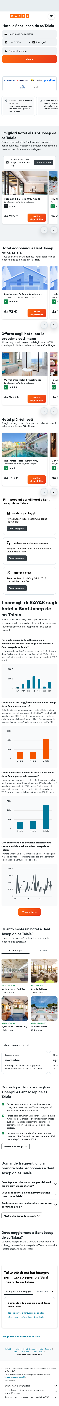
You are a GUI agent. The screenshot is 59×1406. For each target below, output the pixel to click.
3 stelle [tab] (43, 950)
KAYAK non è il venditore (17, 1385)
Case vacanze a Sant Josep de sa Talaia (26, 1317)
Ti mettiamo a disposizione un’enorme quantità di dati (24, 1391)
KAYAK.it (8, 1349)
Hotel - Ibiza (38, 1352)
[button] (5, 16)
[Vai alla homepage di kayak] (19, 16)
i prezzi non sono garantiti (15, 1377)
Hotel (17, 1349)
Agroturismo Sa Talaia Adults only (23, 294)
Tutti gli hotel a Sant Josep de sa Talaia (21, 1336)
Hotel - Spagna (45, 1349)
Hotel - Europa (29, 1349)
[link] (17, 528)
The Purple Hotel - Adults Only (21, 460)
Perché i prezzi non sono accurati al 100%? (27, 1397)
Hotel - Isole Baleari (21, 1352)
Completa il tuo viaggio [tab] (18, 1291)
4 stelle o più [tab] (15, 950)
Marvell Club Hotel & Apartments (22, 379)
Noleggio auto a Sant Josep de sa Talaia (26, 1312)
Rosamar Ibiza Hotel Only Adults (22, 198)
